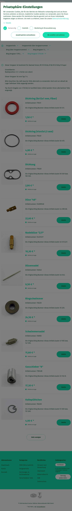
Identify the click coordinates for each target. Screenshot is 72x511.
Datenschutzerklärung (60, 19)
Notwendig (12, 28)
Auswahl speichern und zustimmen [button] (25, 35)
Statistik (25, 28)
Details (8, 23)
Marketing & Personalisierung (45, 28)
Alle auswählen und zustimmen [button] (56, 35)
